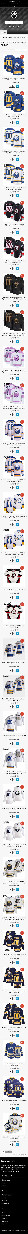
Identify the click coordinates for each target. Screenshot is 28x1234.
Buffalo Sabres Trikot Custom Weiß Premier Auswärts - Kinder (14, 1137)
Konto (3, 1212)
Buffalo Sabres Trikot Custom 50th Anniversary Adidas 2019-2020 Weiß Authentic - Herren (14, 882)
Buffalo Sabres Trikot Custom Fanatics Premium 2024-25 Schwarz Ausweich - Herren (14, 225)
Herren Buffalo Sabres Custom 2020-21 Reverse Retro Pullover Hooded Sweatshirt (14, 736)
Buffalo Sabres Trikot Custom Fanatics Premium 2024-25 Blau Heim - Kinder (14, 115)
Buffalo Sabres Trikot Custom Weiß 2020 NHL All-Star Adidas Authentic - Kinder (14, 845)
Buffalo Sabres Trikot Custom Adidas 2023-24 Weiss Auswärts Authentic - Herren (14, 444)
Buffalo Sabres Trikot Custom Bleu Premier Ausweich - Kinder (14, 1064)
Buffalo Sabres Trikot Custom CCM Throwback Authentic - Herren (14, 590)
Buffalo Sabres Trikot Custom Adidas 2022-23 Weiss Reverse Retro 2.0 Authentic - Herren (14, 517)
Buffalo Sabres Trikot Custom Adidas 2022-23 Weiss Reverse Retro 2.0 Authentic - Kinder (14, 553)
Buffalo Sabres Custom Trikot (19, 37)
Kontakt (4, 1186)
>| (11, 1151)
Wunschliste (5, 1221)
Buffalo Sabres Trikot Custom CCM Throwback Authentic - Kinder (14, 626)
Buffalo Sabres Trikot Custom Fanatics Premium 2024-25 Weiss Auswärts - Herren (14, 152)
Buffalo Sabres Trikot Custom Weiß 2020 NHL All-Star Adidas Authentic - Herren (14, 809)
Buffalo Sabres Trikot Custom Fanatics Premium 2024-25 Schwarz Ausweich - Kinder (14, 261)
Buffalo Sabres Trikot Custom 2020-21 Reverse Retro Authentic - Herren (14, 663)
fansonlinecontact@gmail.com (12, 1171)
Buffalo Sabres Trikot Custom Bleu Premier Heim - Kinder (14, 1101)
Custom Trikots (8, 37)
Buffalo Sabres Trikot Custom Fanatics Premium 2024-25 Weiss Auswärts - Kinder (14, 188)
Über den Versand (6, 1180)
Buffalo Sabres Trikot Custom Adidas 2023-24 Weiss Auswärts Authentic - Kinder (14, 480)
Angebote (4, 1200)
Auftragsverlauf (6, 1215)
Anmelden (12, 1)
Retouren (4, 1218)
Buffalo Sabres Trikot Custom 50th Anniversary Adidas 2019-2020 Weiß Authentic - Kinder (14, 918)
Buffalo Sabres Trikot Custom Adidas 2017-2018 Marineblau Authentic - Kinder (14, 955)
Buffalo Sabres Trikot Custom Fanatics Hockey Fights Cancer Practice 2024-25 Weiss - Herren (14, 371)
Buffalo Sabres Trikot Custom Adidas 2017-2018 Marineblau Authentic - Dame (14, 1028)
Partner (4, 1198)
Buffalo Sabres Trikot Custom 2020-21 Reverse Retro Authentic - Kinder (14, 699)
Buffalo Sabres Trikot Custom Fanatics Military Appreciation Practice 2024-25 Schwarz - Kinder (14, 334)
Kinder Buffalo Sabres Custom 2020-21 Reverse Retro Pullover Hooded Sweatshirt (14, 772)
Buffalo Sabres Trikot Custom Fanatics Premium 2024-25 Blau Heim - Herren (14, 79)
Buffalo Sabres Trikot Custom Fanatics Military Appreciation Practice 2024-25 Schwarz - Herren (14, 298)
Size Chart (4, 1183)
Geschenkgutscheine (7, 1195)
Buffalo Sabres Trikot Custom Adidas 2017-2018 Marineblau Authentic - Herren (14, 991)
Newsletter (4, 1224)
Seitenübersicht (6, 1203)
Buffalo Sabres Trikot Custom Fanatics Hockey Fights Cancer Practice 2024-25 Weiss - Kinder (14, 407)
